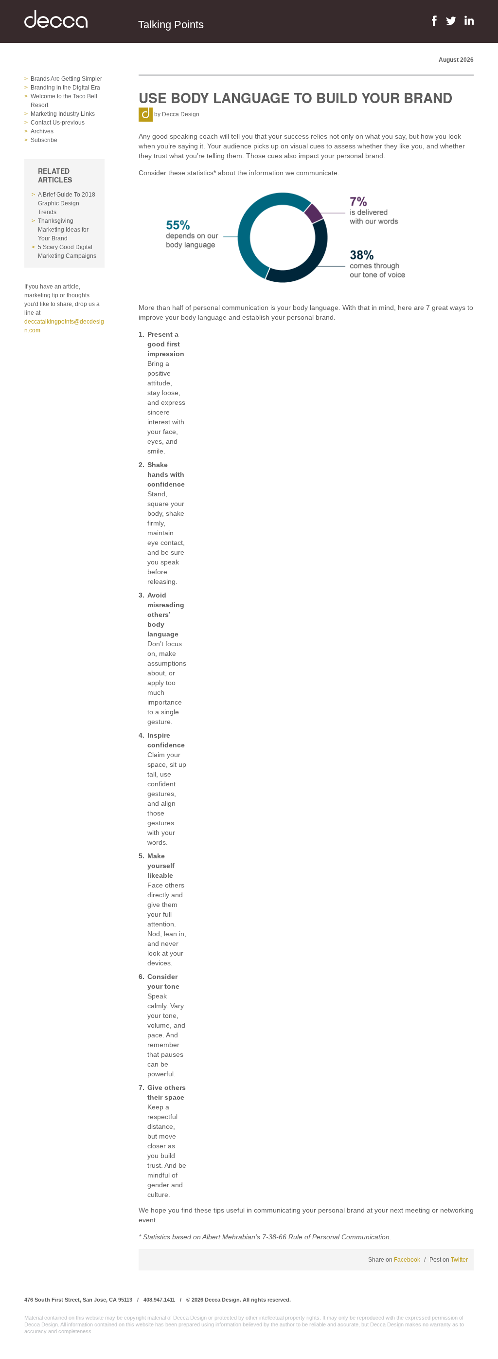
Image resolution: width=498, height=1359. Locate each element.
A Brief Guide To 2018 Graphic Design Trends (66, 203)
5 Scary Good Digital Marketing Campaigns (67, 251)
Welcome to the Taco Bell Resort (64, 101)
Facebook (407, 1259)
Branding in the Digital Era (65, 87)
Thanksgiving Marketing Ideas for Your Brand (63, 229)
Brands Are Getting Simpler (66, 78)
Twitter (459, 1259)
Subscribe (44, 140)
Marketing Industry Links (63, 113)
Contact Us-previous (58, 122)
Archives (42, 131)
